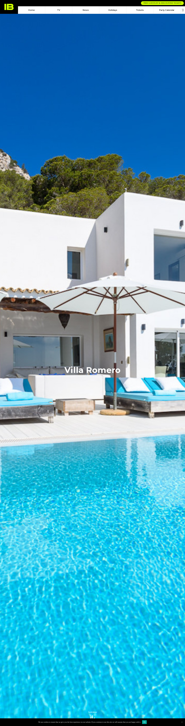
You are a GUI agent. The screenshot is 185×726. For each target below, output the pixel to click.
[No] (182, 722)
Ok (144, 722)
